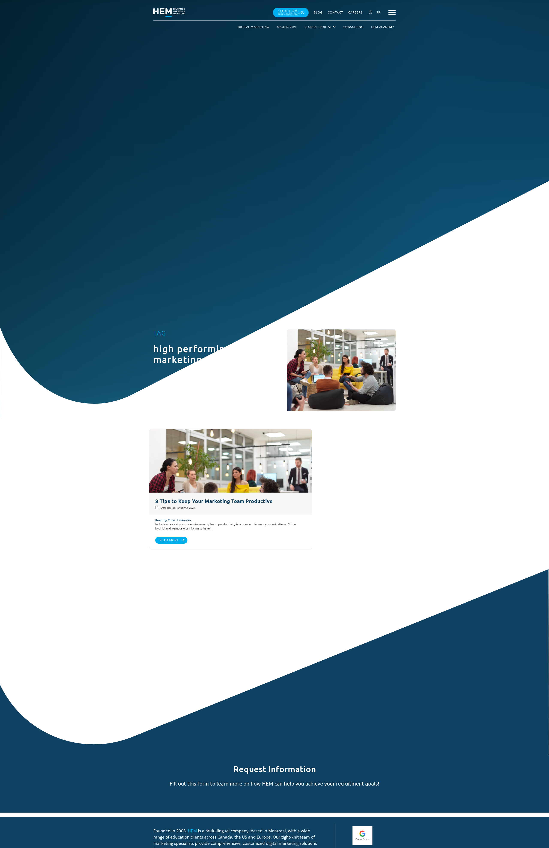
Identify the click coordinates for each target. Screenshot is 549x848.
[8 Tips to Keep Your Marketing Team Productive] (230, 461)
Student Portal (318, 27)
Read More (169, 540)
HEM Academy (382, 27)
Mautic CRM (287, 27)
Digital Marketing (253, 27)
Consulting (353, 27)
